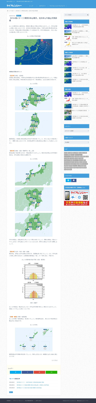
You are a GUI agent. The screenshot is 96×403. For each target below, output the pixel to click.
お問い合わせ (38, 400)
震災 (70, 169)
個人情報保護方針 (29, 400)
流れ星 (71, 167)
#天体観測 (81, 158)
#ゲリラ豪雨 (67, 154)
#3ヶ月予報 (75, 152)
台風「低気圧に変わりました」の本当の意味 (80, 37)
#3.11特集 (70, 152)
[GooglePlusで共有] (39, 372)
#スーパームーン (78, 154)
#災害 (81, 162)
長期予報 (84, 167)
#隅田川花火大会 (84, 163)
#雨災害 (66, 165)
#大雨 (76, 158)
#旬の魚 (81, 160)
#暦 (84, 160)
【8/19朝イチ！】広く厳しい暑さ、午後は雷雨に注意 (79, 68)
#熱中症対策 (67, 163)
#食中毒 (70, 165)
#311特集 (84, 152)
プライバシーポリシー (18, 400)
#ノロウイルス (67, 156)
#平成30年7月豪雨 (68, 160)
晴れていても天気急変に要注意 (79, 110)
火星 (77, 167)
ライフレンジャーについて (57, 6)
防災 (65, 169)
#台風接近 (83, 156)
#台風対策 (77, 156)
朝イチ (11, 378)
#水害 (73, 162)
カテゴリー (42, 6)
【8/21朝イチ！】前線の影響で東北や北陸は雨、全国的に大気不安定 (32, 385)
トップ (31, 6)
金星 (80, 167)
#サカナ (72, 154)
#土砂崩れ (66, 158)
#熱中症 (84, 162)
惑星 (65, 167)
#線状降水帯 (73, 163)
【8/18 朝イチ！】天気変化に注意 (79, 62)
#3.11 (65, 152)
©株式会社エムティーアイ (82, 400)
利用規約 (9, 400)
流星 (74, 167)
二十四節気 (80, 165)
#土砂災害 (72, 158)
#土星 (87, 156)
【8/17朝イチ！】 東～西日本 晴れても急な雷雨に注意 (79, 74)
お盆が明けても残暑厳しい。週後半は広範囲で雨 (80, 31)
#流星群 (76, 162)
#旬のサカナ (75, 160)
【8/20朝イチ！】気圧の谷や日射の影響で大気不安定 (29, 387)
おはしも (75, 165)
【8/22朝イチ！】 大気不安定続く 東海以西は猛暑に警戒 (30, 382)
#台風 (73, 156)
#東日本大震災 (67, 162)
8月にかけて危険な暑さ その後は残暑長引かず (80, 43)
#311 (80, 152)
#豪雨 (78, 163)
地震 (85, 165)
